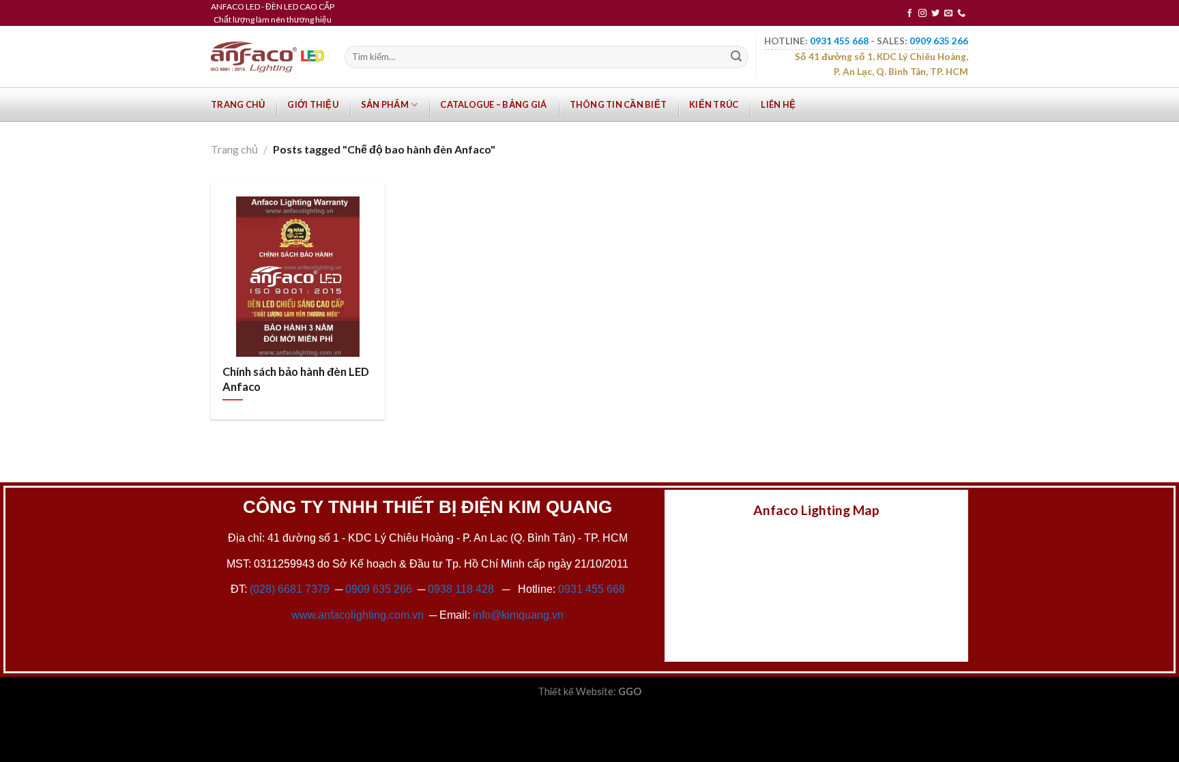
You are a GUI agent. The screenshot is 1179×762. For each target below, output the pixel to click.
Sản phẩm (385, 104)
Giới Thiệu (312, 104)
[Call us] (961, 13)
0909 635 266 (378, 589)
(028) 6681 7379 (291, 589)
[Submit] (736, 57)
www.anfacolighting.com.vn (357, 615)
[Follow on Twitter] (935, 13)
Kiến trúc (713, 104)
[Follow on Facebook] (909, 13)
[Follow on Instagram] (922, 13)
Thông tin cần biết (618, 104)
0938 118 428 (461, 589)
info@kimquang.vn (518, 615)
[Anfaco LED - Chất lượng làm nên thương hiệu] (267, 57)
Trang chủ (238, 104)
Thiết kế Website (575, 691)
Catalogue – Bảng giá (493, 104)
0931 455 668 (591, 589)
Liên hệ (778, 104)
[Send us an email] (948, 13)
